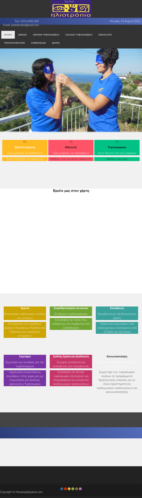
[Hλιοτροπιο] (71, 9)
